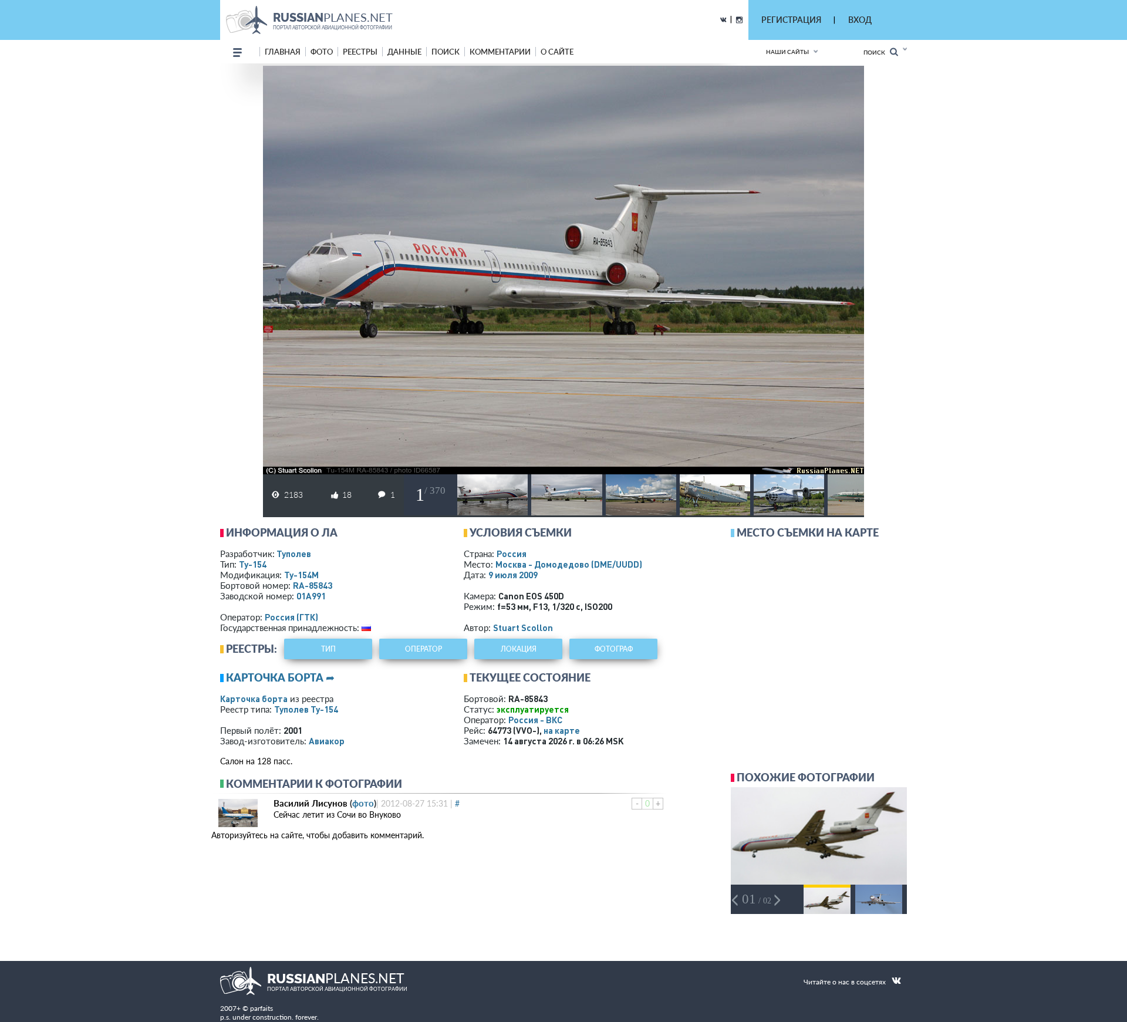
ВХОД (860, 20)
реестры (360, 51)
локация (518, 649)
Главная (283, 51)
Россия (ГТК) (291, 617)
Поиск (876, 52)
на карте (562, 730)
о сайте (557, 51)
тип (328, 649)
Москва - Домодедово (568, 564)
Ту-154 (252, 564)
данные (404, 51)
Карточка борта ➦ (280, 677)
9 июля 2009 (513, 574)
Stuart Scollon (523, 627)
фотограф (614, 649)
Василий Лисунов (310, 803)
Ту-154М (301, 574)
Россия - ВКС (535, 719)
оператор (423, 649)
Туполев (293, 553)
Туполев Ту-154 (306, 709)
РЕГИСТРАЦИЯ (791, 20)
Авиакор (327, 741)
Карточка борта (254, 698)
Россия (512, 553)
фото (322, 51)
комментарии (500, 51)
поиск (445, 51)
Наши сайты (787, 51)
